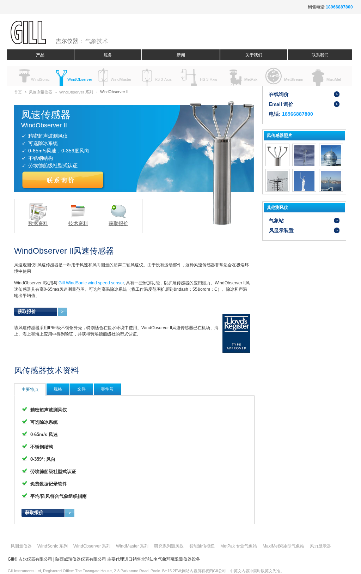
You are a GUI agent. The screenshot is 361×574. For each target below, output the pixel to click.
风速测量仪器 (40, 92)
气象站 (276, 220)
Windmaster (115, 76)
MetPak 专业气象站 (238, 546)
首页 (18, 92)
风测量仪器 (21, 546)
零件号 (107, 389)
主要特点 (30, 389)
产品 (40, 55)
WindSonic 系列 (52, 546)
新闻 (181, 55)
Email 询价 (281, 104)
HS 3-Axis (199, 76)
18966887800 (339, 7)
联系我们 (320, 55)
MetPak (241, 76)
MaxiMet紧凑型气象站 (283, 546)
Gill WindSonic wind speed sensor (91, 282)
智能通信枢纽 (202, 546)
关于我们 (253, 55)
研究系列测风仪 (169, 546)
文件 (81, 389)
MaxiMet (325, 76)
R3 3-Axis (157, 76)
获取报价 (118, 223)
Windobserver (73, 76)
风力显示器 (320, 546)
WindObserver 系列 (76, 92)
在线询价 (279, 94)
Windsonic (32, 76)
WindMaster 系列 (132, 546)
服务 (108, 55)
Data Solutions (283, 76)
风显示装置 (281, 230)
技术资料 (78, 223)
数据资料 (38, 223)
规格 (58, 389)
